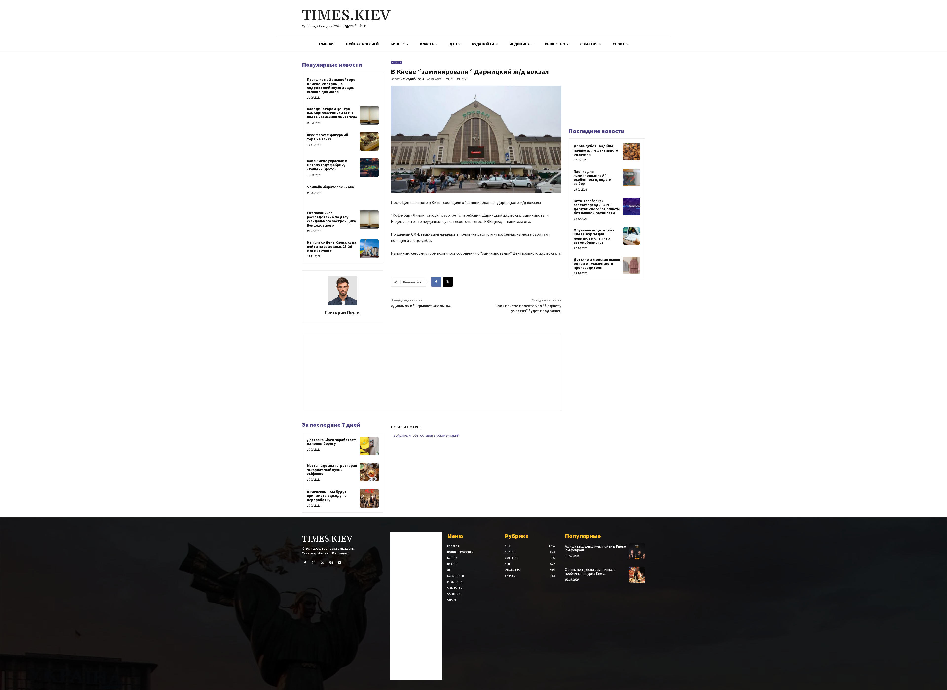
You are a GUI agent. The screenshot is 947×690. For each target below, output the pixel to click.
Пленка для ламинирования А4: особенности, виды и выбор (592, 177)
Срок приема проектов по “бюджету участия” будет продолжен (528, 308)
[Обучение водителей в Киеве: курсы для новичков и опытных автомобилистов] (631, 236)
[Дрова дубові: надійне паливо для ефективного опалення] (631, 151)
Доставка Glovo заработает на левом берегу (331, 441)
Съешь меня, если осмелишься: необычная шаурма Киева (590, 571)
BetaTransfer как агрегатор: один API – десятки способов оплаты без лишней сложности (597, 206)
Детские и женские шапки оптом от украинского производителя (597, 263)
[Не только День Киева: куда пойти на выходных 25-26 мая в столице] (369, 248)
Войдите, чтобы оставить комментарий (426, 435)
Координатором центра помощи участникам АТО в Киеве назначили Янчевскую (332, 112)
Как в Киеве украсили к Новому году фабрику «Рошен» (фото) (327, 165)
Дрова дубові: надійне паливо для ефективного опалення (596, 150)
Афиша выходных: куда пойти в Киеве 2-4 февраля (595, 548)
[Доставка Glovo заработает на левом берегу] (369, 446)
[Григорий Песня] (342, 290)
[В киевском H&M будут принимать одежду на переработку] (369, 498)
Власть (396, 62)
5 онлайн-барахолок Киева (330, 187)
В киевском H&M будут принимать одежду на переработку (326, 495)
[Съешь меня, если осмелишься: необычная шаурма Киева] (637, 575)
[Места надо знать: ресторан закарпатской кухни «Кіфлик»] (369, 472)
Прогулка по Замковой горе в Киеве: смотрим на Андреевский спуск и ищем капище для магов (331, 85)
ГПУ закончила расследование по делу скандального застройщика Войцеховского (331, 219)
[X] (448, 282)
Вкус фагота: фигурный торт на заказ (327, 137)
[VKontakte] (331, 563)
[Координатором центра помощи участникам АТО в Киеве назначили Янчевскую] (369, 115)
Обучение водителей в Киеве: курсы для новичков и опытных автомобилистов (594, 236)
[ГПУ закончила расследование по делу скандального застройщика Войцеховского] (369, 219)
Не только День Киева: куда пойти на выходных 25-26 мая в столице (331, 246)
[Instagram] (313, 563)
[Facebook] (436, 282)
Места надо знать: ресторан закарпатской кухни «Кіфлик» (332, 469)
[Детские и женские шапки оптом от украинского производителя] (631, 265)
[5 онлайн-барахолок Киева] (369, 193)
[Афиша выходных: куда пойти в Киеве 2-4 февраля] (637, 551)
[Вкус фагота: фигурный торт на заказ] (369, 141)
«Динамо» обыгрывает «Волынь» (421, 305)
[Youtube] (340, 563)
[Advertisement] (531, 18)
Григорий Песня (343, 312)
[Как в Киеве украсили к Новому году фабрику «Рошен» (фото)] (369, 167)
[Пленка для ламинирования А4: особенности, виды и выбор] (631, 177)
